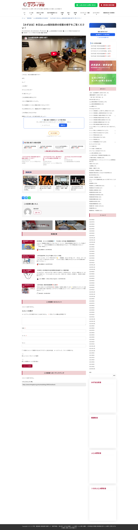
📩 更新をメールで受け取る (103, 34)
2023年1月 (91, 317)
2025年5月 (91, 253)
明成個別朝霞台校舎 (93, 199)
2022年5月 (91, 335)
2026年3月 (91, 231)
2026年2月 (91, 233)
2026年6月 (91, 224)
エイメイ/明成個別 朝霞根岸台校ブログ (98, 122)
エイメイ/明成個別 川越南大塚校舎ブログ (98, 115)
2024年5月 (91, 280)
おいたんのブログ (93, 144)
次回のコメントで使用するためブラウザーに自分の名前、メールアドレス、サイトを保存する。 (48, 350)
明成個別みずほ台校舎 (94, 188)
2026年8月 (91, 219)
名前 (24, 328)
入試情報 (91, 166)
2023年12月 (92, 292)
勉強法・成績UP (93, 168)
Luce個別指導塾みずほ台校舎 (55, 31)
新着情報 (45, 32)
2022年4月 (91, 337)
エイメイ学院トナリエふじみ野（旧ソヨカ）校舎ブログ (102, 126)
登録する (63, 125)
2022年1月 (91, 344)
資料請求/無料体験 (108, 5)
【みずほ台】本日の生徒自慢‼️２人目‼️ (100, 46)
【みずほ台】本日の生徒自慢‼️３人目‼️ (100, 56)
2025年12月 (92, 237)
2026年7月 (91, 222)
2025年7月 (91, 249)
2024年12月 (92, 265)
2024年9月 (91, 271)
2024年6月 (91, 278)
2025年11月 (92, 240)
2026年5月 (91, 226)
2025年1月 (91, 262)
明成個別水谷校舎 (93, 201)
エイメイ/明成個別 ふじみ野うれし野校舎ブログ (100, 111)
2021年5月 (91, 362)
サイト (23, 343)
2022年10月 (92, 323)
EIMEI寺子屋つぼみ (93, 99)
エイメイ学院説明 (93, 139)
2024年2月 (91, 287)
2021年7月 (91, 357)
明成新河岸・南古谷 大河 (95, 206)
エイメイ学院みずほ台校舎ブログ (72, 31)
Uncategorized (93, 108)
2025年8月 (91, 247)
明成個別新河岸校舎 (93, 197)
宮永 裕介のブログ (103, 31)
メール (24, 335)
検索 (90, 372)
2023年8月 (91, 301)
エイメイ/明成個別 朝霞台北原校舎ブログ (98, 120)
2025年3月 (91, 258)
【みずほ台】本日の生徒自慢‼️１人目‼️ (100, 48)
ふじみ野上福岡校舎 (93, 153)
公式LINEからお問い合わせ (87, 5)
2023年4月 (91, 310)
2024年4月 (91, 283)
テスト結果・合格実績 (94, 148)
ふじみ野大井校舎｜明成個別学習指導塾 (98, 155)
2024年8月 (91, 274)
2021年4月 (91, 364)
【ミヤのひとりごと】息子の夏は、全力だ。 (101, 51)
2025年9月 (91, 244)
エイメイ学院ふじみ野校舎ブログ (97, 130)
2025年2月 (91, 260)
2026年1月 (91, 235)
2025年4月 (91, 256)
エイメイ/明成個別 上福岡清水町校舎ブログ (99, 113)
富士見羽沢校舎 (92, 175)
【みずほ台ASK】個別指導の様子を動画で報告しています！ (31, 157)
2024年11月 (92, 267)
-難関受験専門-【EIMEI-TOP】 (96, 95)
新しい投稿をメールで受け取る (30, 361)
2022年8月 (91, 328)
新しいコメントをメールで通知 (30, 356)
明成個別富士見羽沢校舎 (94, 194)
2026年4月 (91, 228)
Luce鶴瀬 (91, 106)
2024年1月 (91, 289)
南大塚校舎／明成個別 (94, 170)
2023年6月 (91, 305)
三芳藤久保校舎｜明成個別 (95, 157)
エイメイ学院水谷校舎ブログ (95, 137)
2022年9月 (91, 326)
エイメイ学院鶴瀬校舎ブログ (95, 142)
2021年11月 (92, 348)
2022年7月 (91, 330)
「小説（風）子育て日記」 (95, 97)
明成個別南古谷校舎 (93, 192)
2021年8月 (91, 355)
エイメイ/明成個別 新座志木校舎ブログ (98, 117)
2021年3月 (91, 366)
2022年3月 (91, 339)
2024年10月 (92, 269)
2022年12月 (92, 319)
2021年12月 (92, 346)
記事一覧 (37, 212)
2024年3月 (91, 285)
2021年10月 (92, 350)
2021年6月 (91, 359)
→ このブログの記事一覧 (102, 37)
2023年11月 (92, 294)
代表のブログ (92, 163)
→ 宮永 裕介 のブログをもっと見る (54, 151)
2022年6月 (91, 332)
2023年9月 (91, 298)
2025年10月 (92, 242)
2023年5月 (91, 308)
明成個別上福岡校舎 (93, 190)
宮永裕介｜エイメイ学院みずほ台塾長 (32, 32)
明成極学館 (91, 208)
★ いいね (54, 133)
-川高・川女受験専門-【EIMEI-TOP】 (97, 92)
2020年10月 (92, 368)
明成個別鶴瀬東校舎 (93, 203)
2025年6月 (91, 251)
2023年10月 (92, 296)
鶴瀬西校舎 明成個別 (94, 210)
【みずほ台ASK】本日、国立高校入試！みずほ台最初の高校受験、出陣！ (52, 158)
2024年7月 (91, 276)
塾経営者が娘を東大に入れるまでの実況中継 (99, 172)
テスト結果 (91, 146)
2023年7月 (91, 303)
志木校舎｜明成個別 (93, 177)
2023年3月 (91, 312)
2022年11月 (92, 321)
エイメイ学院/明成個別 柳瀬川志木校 (97, 124)
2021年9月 (91, 353)
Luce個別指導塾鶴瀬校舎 (95, 104)
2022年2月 (91, 341)
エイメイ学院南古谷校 (94, 135)
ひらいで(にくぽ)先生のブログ (96, 151)
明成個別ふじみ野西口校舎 (95, 185)
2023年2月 (91, 314)
